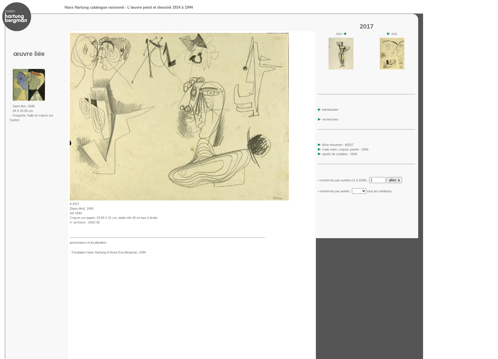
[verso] (290, 198)
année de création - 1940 (339, 154)
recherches (329, 119)
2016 (339, 34)
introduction (329, 109)
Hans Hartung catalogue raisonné (94, 7)
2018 (394, 34)
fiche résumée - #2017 (337, 144)
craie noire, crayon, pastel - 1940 (345, 149)
